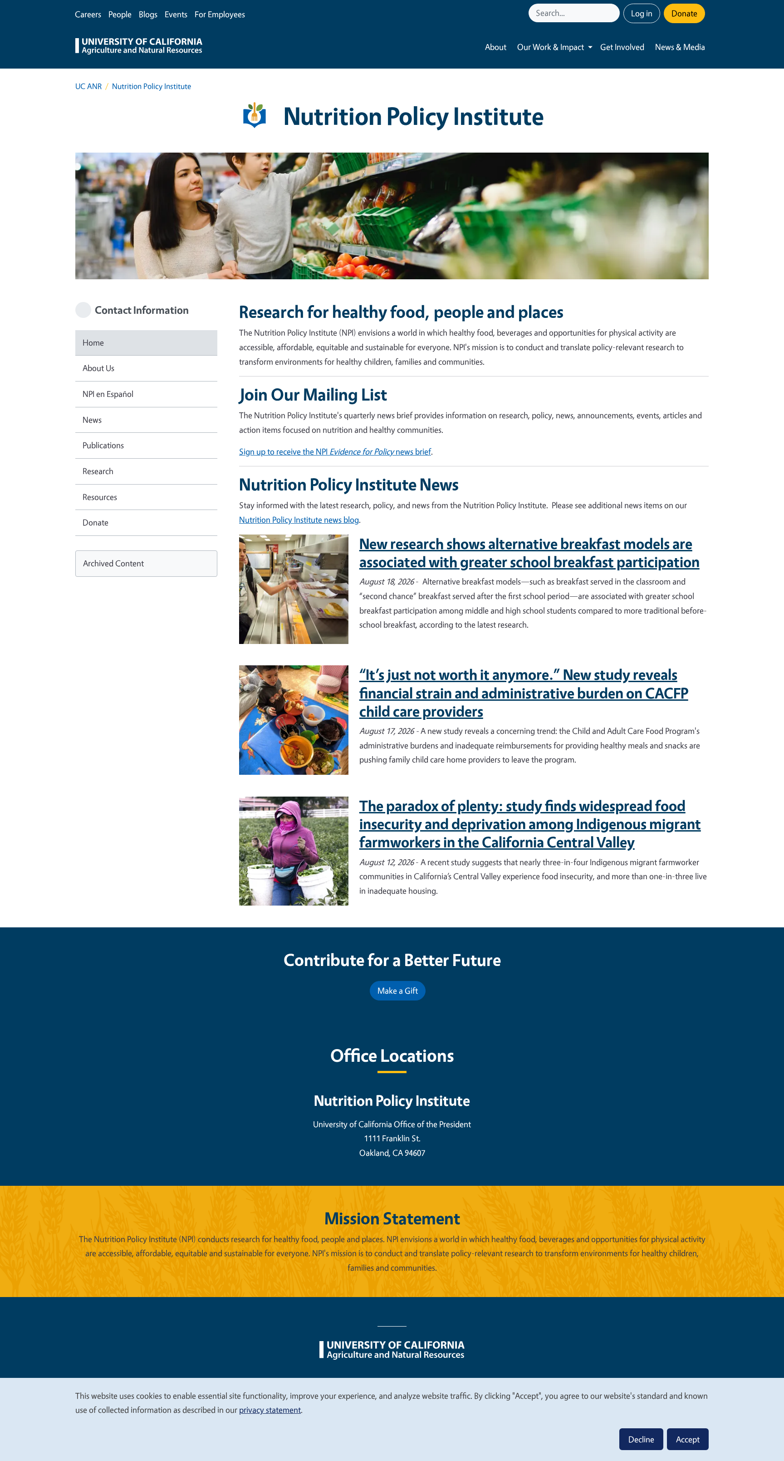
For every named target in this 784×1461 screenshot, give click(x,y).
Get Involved (622, 46)
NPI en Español (108, 393)
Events (176, 14)
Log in (641, 13)
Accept (688, 1439)
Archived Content (113, 563)
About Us (98, 367)
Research (98, 471)
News (92, 419)
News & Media (680, 46)
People (120, 14)
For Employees (220, 14)
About (495, 46)
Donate (684, 13)
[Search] (614, 13)
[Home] (138, 47)
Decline (641, 1439)
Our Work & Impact (550, 46)
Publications (103, 445)
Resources (100, 496)
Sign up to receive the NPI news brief (335, 451)
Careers (88, 14)
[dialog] (392, 1419)
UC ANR (88, 86)
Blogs (148, 14)
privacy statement (270, 1409)
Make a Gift (397, 990)
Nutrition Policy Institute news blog (299, 519)
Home (93, 342)
